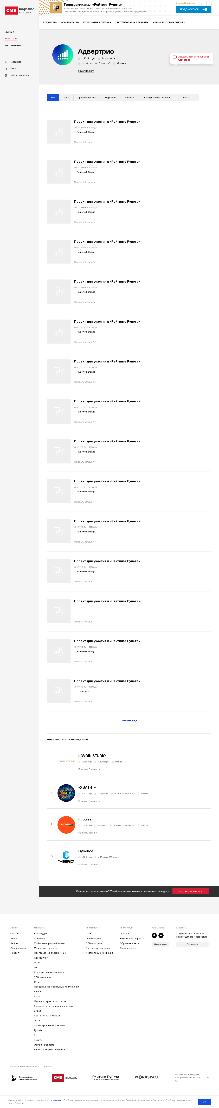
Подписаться (192, 944)
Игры (37, 962)
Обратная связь (129, 943)
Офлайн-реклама (44, 1044)
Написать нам (160, 944)
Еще (185, 97)
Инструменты (13, 45)
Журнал (9, 32)
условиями (56, 1100)
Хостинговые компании (99, 953)
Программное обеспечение (50, 953)
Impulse (85, 819)
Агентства (11, 39)
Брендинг (39, 938)
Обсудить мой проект (191, 891)
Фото (37, 1020)
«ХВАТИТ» (87, 787)
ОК (204, 1101)
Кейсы (14, 943)
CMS (88, 933)
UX (35, 967)
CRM (37, 982)
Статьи (14, 933)
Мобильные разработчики (49, 943)
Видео (37, 1011)
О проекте (126, 933)
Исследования (18, 948)
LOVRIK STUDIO (92, 756)
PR (35, 1035)
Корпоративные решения (49, 972)
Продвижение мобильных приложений (56, 986)
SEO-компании (42, 977)
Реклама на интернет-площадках (53, 1006)
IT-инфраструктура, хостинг (50, 1001)
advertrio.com (86, 70)
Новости (15, 953)
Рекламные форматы (132, 938)
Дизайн (38, 1030)
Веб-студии (40, 933)
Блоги (13, 938)
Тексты (38, 1040)
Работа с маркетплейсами (49, 1049)
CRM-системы (94, 943)
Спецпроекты (128, 948)
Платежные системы (98, 948)
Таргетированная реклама (49, 1025)
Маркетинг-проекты (45, 948)
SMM (37, 996)
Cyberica (85, 851)
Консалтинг (40, 958)
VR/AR (37, 991)
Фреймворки (93, 938)
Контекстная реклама (47, 1015)
